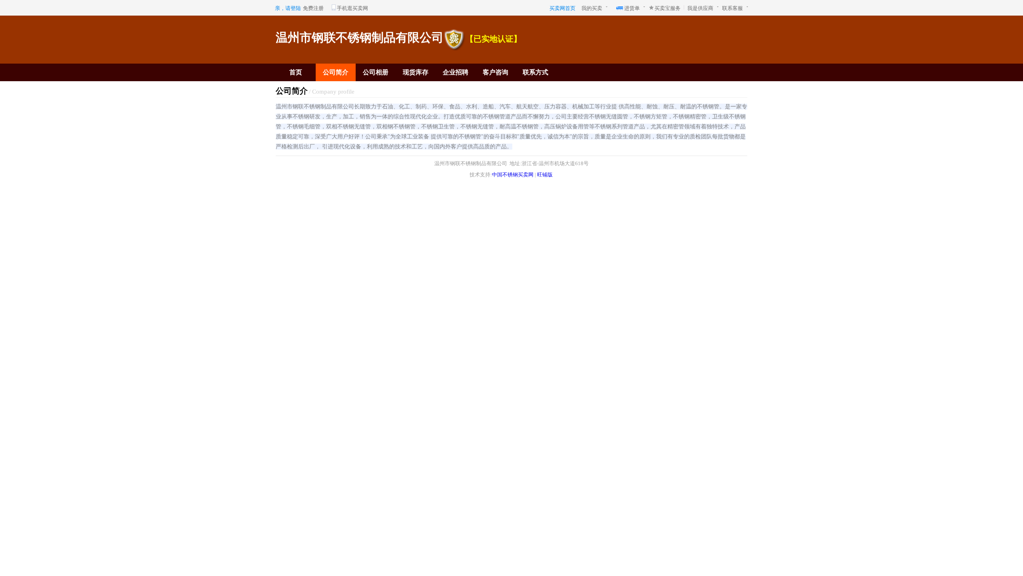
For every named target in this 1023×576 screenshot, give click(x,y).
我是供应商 (700, 8)
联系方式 (535, 72)
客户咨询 (495, 72)
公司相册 (375, 72)
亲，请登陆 (288, 8)
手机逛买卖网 (352, 8)
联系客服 (732, 8)
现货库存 (415, 72)
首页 (295, 72)
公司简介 (335, 72)
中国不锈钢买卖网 (512, 175)
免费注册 (313, 8)
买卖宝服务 (668, 8)
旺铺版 (545, 175)
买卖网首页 (562, 8)
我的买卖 (591, 8)
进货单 (632, 8)
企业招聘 (455, 72)
